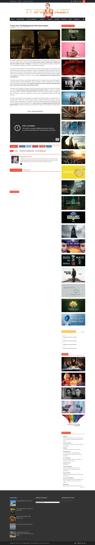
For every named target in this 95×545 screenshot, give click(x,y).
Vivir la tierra (65, 464)
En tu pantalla (66, 458)
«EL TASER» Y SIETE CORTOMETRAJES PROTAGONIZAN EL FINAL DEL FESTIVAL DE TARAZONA (72, 454)
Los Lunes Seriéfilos (68, 477)
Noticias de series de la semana (70, 337)
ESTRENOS (42, 19)
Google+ (43, 146)
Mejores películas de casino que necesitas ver (73, 485)
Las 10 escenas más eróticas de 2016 (24, 524)
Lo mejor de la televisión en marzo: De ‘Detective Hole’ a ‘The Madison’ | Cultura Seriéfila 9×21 (72, 469)
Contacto (20, 1)
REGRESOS (50, 19)
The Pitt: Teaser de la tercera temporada (72, 449)
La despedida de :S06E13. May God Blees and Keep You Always (24, 534)
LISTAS (70, 19)
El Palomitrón (66, 451)
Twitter (29, 146)
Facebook (22, 146)
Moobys (65, 448)
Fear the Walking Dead (40, 151)
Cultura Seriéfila (67, 466)
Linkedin (49, 146)
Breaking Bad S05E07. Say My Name (24, 500)
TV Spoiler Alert (19, 543)
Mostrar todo (82, 487)
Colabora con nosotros (28, 1)
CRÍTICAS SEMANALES (31, 19)
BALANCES (57, 19)
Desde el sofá (66, 463)
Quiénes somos (13, 1)
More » (82, 331)
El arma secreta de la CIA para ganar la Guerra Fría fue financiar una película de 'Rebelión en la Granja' (73, 439)
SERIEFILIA (76, 19)
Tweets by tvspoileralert (67, 500)
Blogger (36, 543)
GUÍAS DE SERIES (20, 19)
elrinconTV (66, 484)
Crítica (16, 151)
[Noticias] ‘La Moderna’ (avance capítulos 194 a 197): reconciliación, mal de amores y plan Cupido (73, 481)
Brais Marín (13, 27)
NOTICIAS (64, 19)
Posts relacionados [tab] (16, 170)
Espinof (65, 436)
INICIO (12, 19)
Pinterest (36, 146)
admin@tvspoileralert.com (44, 543)
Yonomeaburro (67, 472)
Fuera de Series (67, 443)
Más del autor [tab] (26, 170)
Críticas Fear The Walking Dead (27, 151)
